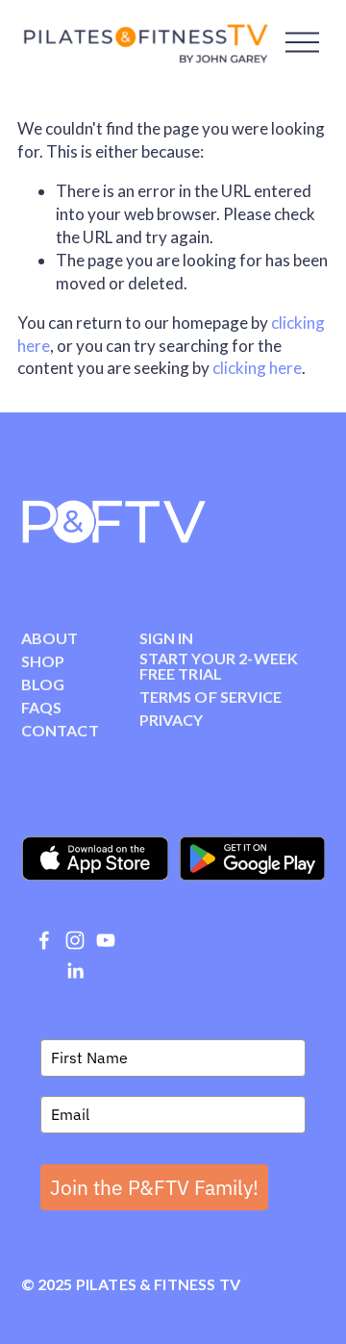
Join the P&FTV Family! (154, 1187)
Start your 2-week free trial (219, 666)
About (50, 638)
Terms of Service (211, 697)
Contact (60, 730)
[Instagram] (75, 940)
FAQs (41, 707)
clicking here (257, 368)
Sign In (166, 638)
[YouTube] (105, 940)
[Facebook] (44, 940)
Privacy (171, 720)
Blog (43, 684)
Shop (43, 661)
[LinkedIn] (75, 971)
